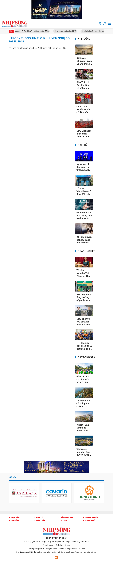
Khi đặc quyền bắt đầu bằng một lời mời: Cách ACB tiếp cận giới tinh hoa (84, 240)
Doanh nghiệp (86, 251)
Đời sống (14, 520)
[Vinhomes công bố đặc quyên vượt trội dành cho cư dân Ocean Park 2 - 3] (84, 441)
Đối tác (12, 477)
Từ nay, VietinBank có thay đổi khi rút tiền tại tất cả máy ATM (84, 191)
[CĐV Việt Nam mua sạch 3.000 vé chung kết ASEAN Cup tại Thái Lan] (84, 122)
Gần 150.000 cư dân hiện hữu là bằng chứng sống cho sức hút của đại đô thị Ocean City (83, 379)
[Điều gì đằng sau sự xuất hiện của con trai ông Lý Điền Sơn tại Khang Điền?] (84, 310)
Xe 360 (63, 520)
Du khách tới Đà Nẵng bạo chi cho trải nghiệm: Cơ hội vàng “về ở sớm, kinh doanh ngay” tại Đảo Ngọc (84, 403)
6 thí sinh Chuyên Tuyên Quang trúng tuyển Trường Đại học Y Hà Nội (84, 61)
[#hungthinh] (56, 467)
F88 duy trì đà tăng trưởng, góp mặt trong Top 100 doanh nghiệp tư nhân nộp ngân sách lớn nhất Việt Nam (84, 297)
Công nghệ (90, 520)
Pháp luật (40, 520)
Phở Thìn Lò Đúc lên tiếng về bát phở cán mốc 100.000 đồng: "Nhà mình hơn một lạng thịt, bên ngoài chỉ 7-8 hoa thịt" (84, 85)
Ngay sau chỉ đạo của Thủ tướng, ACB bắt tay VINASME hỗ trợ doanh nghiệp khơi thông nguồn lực (83, 167)
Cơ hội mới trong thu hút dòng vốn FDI (95, 31)
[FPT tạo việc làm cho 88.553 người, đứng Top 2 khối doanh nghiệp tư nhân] (84, 334)
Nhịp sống (84, 39)
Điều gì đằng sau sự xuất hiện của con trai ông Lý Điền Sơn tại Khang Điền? (83, 322)
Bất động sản (86, 357)
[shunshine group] (56, 9)
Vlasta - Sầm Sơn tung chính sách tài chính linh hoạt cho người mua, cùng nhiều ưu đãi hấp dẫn (84, 428)
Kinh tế (82, 145)
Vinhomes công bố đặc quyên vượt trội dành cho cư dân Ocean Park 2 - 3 (83, 452)
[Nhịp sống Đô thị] (16, 23)
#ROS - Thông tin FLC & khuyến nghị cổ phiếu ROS (23, 31)
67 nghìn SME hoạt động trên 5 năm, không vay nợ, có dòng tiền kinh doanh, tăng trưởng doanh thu (84, 215)
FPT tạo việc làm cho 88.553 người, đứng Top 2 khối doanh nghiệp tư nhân (84, 346)
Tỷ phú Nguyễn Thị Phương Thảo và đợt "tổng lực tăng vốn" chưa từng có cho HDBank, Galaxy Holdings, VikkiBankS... (83, 273)
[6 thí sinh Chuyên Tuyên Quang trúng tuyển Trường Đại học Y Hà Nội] (84, 50)
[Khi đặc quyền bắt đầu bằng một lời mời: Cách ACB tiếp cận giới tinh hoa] (84, 228)
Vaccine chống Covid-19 (62, 31)
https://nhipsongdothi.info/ (77, 541)
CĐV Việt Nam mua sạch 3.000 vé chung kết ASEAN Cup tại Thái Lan (84, 134)
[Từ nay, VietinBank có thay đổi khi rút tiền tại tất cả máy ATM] (84, 180)
